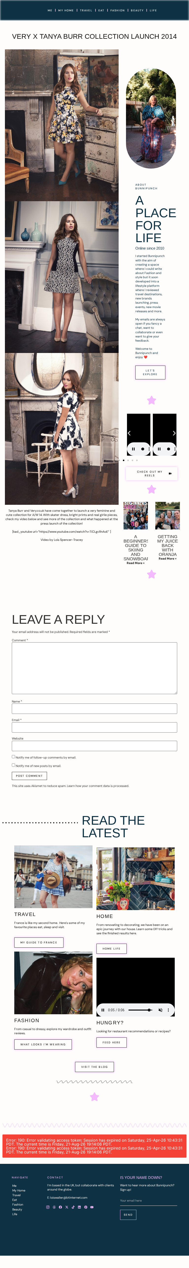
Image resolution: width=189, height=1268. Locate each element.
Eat (101, 10)
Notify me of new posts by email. (38, 765)
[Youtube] (92, 1207)
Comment (20, 640)
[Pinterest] (85, 1207)
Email (17, 720)
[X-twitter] (67, 1207)
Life (153, 10)
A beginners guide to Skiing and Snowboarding (142, 547)
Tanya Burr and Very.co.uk (26, 511)
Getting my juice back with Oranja (167, 545)
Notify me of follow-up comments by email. (46, 757)
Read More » (135, 563)
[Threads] (54, 1207)
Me (50, 10)
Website (17, 738)
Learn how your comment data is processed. (98, 786)
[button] (129, 433)
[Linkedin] (79, 1207)
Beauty (137, 10)
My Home (66, 10)
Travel (86, 10)
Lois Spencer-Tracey (68, 540)
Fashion (117, 10)
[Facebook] (60, 1207)
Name (17, 701)
